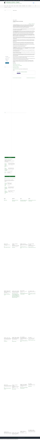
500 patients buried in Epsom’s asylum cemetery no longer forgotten (15, 387)
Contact (11, 0)
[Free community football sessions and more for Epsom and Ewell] (8, 315)
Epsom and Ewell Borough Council (7, 162)
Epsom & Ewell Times (12, 2)
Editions (19, 0)
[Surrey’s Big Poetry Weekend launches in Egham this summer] (32, 407)
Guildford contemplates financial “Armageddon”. (17, 65)
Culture (30, 337)
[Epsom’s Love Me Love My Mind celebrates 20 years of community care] (24, 221)
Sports (9, 337)
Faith (22, 290)
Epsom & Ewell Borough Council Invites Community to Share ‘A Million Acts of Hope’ (15, 338)
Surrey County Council (9, 173)
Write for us (14, 0)
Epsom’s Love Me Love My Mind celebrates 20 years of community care (24, 245)
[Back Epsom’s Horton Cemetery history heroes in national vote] (16, 221)
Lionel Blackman (9, 188)
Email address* (6, 56)
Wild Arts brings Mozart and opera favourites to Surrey (31, 338)
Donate (9, 0)
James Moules (21, 292)
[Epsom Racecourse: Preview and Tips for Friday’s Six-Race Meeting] (8, 409)
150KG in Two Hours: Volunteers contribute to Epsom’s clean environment (23, 385)
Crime (20, 290)
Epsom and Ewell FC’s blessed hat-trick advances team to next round (8, 385)
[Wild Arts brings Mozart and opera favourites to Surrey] (6, 188)
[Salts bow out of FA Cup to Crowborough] (8, 221)
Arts (28, 337)
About (6, 0)
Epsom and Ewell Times (10, 184)
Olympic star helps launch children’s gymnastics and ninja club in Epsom (7, 292)
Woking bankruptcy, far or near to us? (16, 64)
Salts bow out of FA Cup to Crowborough (7, 244)
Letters (23, 0)
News (23, 290)
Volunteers (13, 244)
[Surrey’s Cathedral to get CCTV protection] (24, 268)
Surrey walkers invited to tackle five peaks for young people (15, 292)
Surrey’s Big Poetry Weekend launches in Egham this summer (31, 431)
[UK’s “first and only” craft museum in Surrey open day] (6, 169)
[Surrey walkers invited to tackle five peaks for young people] (16, 268)
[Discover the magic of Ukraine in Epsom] (6, 184)
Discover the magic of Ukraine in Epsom (32, 292)
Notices (21, 0)
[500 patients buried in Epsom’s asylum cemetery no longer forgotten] (16, 362)
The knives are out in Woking (15, 66)
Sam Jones (5, 293)
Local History (29, 244)
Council (7, 337)
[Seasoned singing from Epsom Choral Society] (32, 361)
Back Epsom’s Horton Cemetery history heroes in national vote (15, 245)
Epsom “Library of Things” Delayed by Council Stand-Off (15, 433)
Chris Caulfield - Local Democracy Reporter (22, 71)
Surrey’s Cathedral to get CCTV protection (23, 291)
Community (5, 337)
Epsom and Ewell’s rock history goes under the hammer (31, 245)
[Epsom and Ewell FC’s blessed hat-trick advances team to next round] (8, 362)
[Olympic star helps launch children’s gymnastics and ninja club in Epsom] (8, 268)
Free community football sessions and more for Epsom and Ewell (7, 338)
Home (4, 0)
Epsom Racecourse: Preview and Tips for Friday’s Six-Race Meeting (8, 432)
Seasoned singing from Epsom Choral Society (31, 384)
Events (16, 0)
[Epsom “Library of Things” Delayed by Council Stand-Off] (16, 410)
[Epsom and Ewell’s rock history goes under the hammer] (10, 178)
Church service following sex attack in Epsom (23, 432)
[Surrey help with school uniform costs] (6, 172)
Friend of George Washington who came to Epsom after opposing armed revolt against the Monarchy (24, 338)
